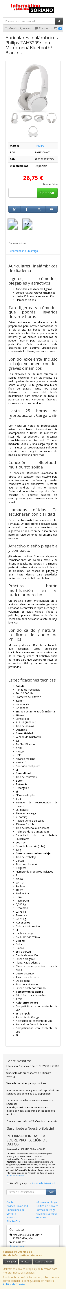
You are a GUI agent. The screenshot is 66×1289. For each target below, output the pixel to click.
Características (17, 243)
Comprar (47, 192)
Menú (12, 28)
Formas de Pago (46, 1209)
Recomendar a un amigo (23, 251)
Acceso (27, 28)
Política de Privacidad (15, 1175)
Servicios (41, 1217)
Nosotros (12, 1217)
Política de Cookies (14, 1284)
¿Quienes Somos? (46, 1213)
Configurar (10, 1261)
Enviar (51, 1191)
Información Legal (46, 1202)
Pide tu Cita (13, 1221)
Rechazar (25, 1261)
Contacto (45, 28)
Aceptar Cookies (43, 1261)
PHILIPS (39, 145)
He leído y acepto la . (33, 1183)
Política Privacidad (17, 1206)
